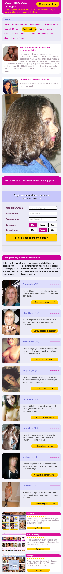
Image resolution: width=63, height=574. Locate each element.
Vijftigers (38, 528)
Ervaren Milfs (36, 24)
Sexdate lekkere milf (44, 360)
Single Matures (29, 29)
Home (6, 24)
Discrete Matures (46, 29)
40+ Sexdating (38, 549)
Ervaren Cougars (45, 34)
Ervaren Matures (19, 24)
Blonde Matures (28, 34)
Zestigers (38, 570)
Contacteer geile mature (45, 504)
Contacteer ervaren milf (44, 302)
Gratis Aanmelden (47, 4)
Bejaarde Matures (11, 29)
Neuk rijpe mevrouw (44, 446)
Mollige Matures (11, 34)
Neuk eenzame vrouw (45, 417)
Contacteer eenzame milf (44, 475)
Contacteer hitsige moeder (45, 331)
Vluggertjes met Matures (15, 38)
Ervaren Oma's (51, 24)
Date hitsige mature (45, 388)
